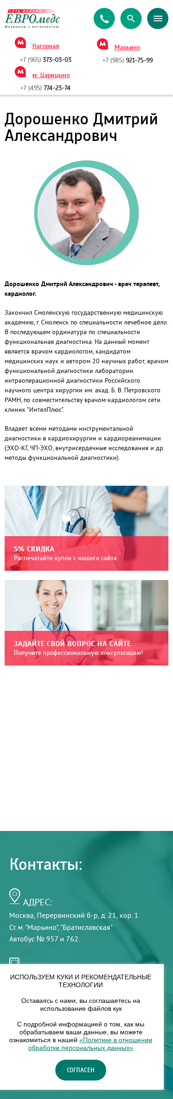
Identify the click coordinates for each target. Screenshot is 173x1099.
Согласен (81, 1070)
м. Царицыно (51, 75)
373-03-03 (46, 60)
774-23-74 (45, 88)
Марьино (127, 47)
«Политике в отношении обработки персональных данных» (90, 1043)
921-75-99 (127, 60)
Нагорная (45, 46)
